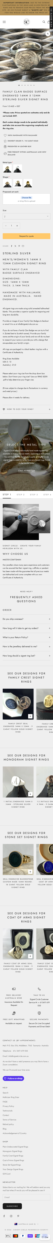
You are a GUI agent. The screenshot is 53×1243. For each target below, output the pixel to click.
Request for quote (26, 236)
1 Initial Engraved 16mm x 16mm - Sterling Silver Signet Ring (18, 804)
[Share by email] (23, 246)
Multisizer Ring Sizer (11, 1097)
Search (5, 1092)
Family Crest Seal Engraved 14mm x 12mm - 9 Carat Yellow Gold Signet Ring (18, 727)
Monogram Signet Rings (12, 1151)
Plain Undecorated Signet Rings (15, 1146)
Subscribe (12, 1206)
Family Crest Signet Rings (13, 1155)
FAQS (5, 1101)
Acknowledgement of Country (14, 1133)
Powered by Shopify (38, 1230)
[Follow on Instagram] (11, 1216)
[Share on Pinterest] (19, 246)
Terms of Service (9, 1119)
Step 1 (7, 495)
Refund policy (8, 1124)
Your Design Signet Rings (13, 1169)
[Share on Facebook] (11, 246)
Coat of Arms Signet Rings (13, 1160)
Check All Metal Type (26, 470)
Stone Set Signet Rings (12, 1164)
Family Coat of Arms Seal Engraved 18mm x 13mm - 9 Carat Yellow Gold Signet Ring (18, 967)
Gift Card (6, 1173)
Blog (4, 1128)
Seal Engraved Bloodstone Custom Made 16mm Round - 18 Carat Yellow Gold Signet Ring (18, 883)
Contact (6, 1115)
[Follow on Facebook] (4, 1216)
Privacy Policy (8, 1106)
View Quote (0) (51, 17)
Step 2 (21, 495)
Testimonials (8, 1110)
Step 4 (47, 495)
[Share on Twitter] (15, 246)
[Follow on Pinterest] (18, 1216)
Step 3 (34, 495)
